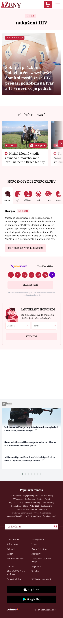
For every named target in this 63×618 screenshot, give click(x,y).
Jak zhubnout (15, 495)
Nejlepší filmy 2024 (30, 495)
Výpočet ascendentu (42, 513)
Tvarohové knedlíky (15, 516)
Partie (39, 499)
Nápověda (36, 566)
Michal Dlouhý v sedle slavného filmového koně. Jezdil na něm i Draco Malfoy (25, 158)
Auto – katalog (48, 502)
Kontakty (35, 553)
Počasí (47, 499)
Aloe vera (43, 509)
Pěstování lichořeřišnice (22, 513)
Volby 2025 (34, 506)
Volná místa (12, 544)
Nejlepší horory (47, 495)
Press (34, 544)
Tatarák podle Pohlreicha (26, 509)
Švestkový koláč (49, 516)
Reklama (11, 549)
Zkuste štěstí (30, 284)
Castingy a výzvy (39, 549)
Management (37, 539)
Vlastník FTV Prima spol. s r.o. (16, 573)
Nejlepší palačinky (33, 516)
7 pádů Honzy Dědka (19, 506)
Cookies (10, 566)
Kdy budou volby (16, 502)
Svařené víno (46, 506)
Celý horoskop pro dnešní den (25, 248)
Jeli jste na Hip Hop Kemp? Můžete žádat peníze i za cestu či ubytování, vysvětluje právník (29, 459)
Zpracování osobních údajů (41, 560)
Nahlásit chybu (14, 579)
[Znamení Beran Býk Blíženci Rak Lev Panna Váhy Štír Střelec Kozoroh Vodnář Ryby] (17, 326)
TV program (18, 499)
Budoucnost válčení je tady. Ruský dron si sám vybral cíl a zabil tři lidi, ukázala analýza (31, 429)
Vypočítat (31, 336)
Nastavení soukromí (41, 579)
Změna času (30, 499)
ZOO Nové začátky (32, 502)
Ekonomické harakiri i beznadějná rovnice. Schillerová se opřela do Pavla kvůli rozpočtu (30, 444)
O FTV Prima (13, 539)
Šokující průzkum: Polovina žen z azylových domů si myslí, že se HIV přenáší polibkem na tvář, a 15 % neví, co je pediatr (29, 78)
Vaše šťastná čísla (45, 266)
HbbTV (10, 553)
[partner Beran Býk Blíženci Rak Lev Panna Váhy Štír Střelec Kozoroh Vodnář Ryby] (44, 326)
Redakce (35, 571)
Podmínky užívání (15, 558)
